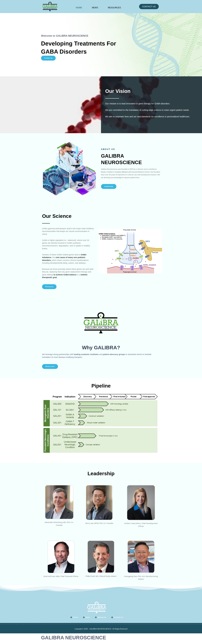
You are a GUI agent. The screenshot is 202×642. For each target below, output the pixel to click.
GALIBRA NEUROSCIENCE (73, 637)
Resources (114, 8)
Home (79, 8)
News (95, 8)
